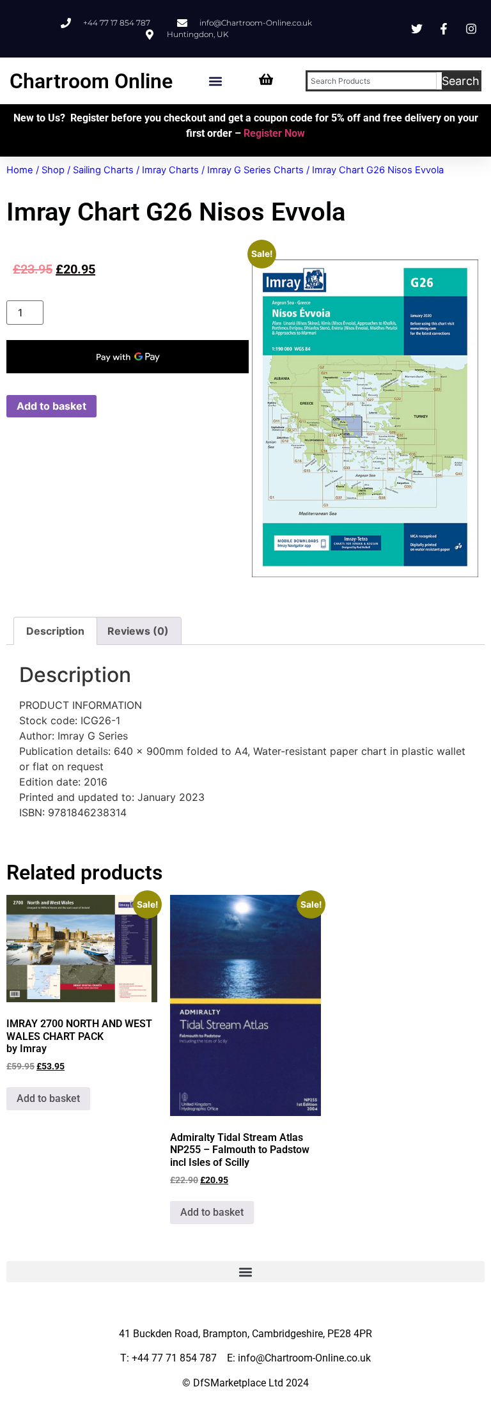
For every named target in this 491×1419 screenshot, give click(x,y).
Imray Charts (170, 170)
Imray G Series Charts (255, 170)
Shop (53, 170)
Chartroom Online (91, 81)
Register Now (274, 133)
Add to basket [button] (48, 1098)
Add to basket (51, 405)
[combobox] (372, 80)
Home (19, 170)
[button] (215, 80)
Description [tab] (55, 630)
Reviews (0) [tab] (138, 630)
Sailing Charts (103, 170)
